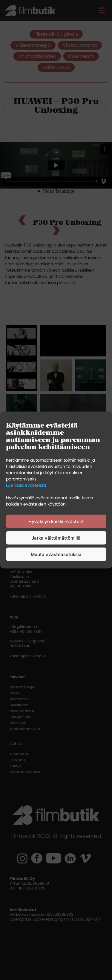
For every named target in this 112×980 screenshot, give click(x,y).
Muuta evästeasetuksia (56, 554)
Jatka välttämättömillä (56, 537)
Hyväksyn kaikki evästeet (56, 521)
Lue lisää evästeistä (26, 485)
